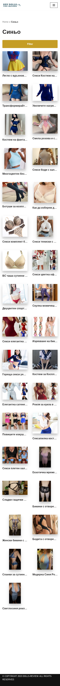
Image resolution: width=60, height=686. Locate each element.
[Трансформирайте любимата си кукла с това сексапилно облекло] (15, 92)
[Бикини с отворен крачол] (45, 491)
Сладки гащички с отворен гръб (23, 499)
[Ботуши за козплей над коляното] (15, 192)
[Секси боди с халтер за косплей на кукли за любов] (45, 156)
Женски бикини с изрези (17, 540)
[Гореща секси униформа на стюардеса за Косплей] (15, 360)
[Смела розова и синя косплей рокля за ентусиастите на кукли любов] (45, 124)
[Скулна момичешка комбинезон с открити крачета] (45, 292)
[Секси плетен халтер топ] (15, 455)
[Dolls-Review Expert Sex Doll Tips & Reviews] (12, 5)
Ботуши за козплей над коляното (23, 206)
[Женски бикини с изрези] (15, 525)
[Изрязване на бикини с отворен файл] (45, 326)
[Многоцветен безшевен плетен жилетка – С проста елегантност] (15, 158)
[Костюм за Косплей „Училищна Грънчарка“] (45, 359)
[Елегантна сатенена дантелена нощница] (15, 391)
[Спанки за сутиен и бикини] (15, 559)
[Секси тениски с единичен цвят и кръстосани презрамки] (45, 226)
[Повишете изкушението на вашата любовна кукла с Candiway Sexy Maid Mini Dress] (15, 421)
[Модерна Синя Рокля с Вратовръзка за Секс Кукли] (45, 559)
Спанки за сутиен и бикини (19, 574)
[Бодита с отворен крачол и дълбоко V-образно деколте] (45, 524)
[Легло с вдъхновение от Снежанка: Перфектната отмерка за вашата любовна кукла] (15, 61)
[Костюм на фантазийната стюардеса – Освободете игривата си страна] (15, 124)
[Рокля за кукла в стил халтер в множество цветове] (45, 391)
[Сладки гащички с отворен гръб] (15, 488)
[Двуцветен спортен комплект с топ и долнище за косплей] (15, 294)
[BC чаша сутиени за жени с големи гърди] (15, 260)
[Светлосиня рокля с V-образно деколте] (15, 593)
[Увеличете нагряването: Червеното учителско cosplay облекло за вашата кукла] (45, 92)
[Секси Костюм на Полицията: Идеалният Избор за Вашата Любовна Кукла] (45, 61)
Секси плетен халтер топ (18, 468)
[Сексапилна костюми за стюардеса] (45, 423)
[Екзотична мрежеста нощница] (45, 457)
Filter (30, 44)
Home (5, 21)
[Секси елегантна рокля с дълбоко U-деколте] (15, 327)
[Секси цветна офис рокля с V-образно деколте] (45, 260)
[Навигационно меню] (54, 5)
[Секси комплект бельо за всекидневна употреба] (15, 226)
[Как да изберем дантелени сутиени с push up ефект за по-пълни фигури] (45, 192)
